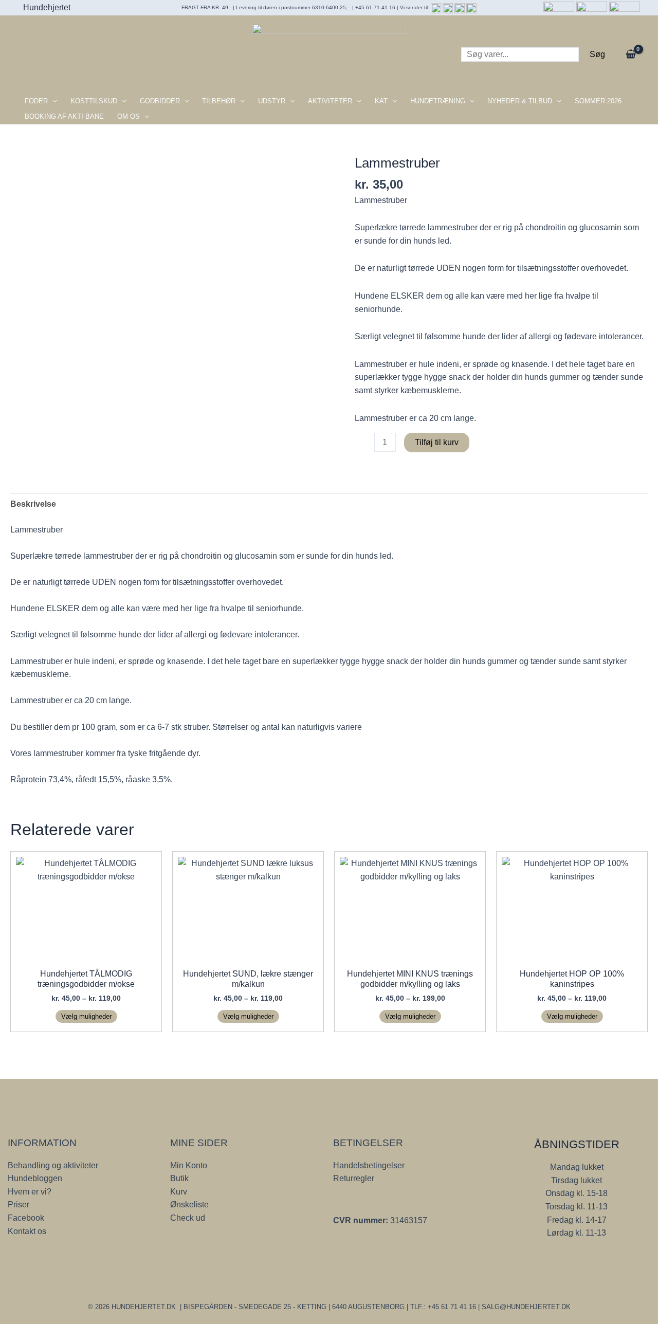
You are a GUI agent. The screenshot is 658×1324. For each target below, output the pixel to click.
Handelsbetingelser (369, 1165)
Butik (179, 1178)
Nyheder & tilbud (519, 101)
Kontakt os (27, 1231)
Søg (597, 54)
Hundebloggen (35, 1178)
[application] (52, 101)
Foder (36, 101)
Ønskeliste (189, 1204)
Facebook (26, 1217)
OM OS (128, 116)
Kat (381, 101)
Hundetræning (437, 101)
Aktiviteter (330, 101)
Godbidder (160, 101)
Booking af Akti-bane (64, 116)
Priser (18, 1204)
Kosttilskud (93, 101)
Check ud (187, 1217)
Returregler (353, 1178)
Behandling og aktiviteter (53, 1165)
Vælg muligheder (86, 1016)
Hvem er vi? (29, 1191)
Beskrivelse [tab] (33, 504)
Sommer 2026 (598, 101)
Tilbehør (218, 101)
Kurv (178, 1191)
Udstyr (271, 101)
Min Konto (188, 1165)
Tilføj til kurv (437, 442)
